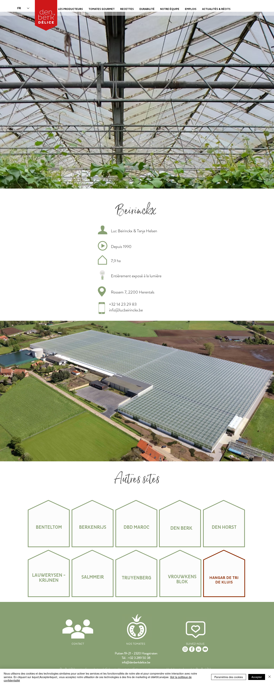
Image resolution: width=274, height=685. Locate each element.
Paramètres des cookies (228, 677)
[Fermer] (269, 677)
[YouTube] (205, 649)
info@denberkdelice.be (136, 662)
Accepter (256, 677)
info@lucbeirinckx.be (126, 310)
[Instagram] (185, 649)
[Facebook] (192, 649)
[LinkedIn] (198, 649)
